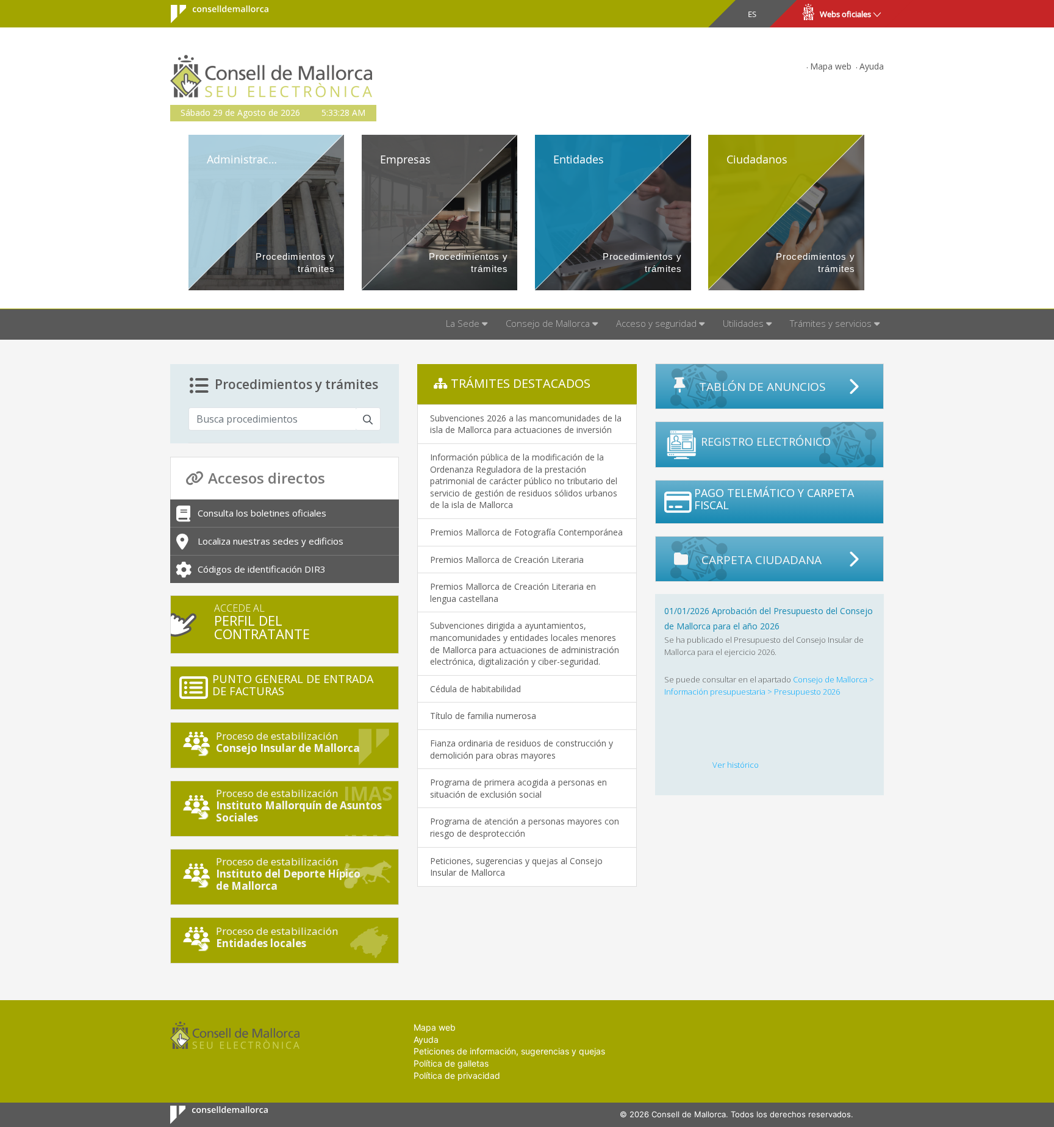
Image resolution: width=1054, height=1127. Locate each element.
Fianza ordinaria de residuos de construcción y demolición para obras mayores (521, 749)
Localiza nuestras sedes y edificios (270, 541)
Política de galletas (451, 1063)
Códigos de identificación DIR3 (262, 569)
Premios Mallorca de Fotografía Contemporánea (526, 532)
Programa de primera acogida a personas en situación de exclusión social (518, 788)
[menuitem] (466, 324)
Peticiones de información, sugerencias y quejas (509, 1051)
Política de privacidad (457, 1075)
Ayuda (871, 66)
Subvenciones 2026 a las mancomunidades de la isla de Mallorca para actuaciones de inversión (526, 424)
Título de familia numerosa (483, 715)
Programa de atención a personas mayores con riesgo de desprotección (524, 827)
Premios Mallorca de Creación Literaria (507, 559)
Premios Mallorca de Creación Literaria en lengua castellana (513, 592)
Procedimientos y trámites (296, 384)
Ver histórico (735, 764)
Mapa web (830, 66)
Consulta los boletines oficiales (262, 513)
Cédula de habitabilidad (475, 689)
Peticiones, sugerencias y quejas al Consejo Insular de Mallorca (516, 867)
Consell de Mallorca (212, 14)
